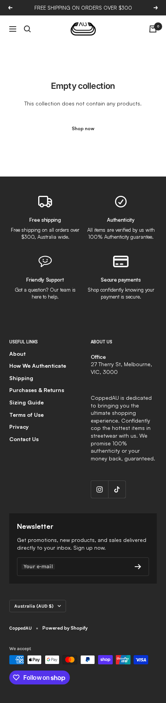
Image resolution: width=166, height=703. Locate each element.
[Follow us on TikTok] (116, 489)
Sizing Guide (26, 402)
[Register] (138, 566)
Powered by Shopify (65, 628)
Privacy (19, 426)
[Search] (27, 28)
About (17, 353)
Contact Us (24, 439)
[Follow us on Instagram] (99, 489)
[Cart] (153, 28)
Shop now (83, 128)
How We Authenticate (37, 365)
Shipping (21, 378)
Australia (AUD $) (34, 606)
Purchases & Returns (36, 390)
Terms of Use (26, 414)
